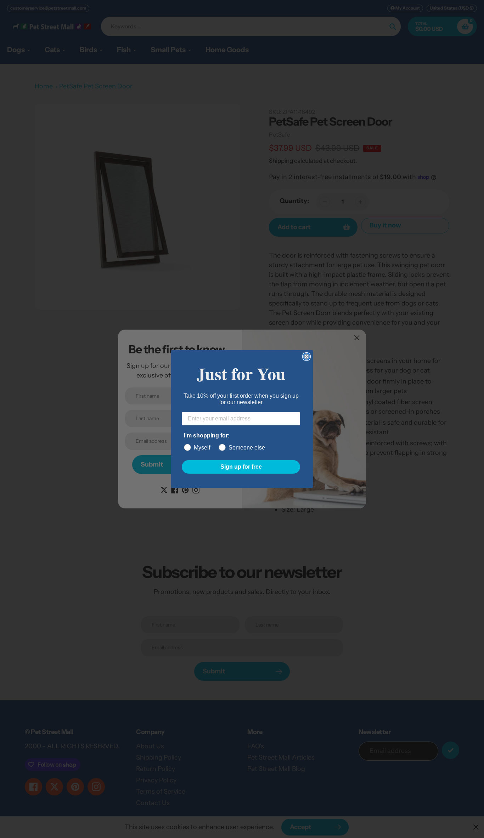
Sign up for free (241, 467)
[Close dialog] (306, 356)
